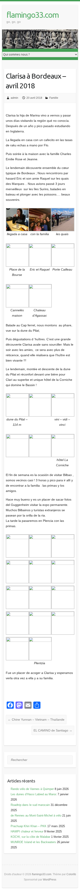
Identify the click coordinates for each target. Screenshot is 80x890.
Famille (53, 97)
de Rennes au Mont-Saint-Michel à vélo (36, 815)
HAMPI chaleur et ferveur (27, 831)
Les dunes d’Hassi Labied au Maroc (34, 794)
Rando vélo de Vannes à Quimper (32, 789)
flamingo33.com (32, 14)
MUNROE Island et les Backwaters (33, 842)
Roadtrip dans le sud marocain (30, 805)
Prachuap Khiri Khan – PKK (28, 826)
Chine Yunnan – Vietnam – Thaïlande (36, 719)
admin (14, 97)
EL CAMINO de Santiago (53, 730)
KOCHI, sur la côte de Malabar (30, 836)
